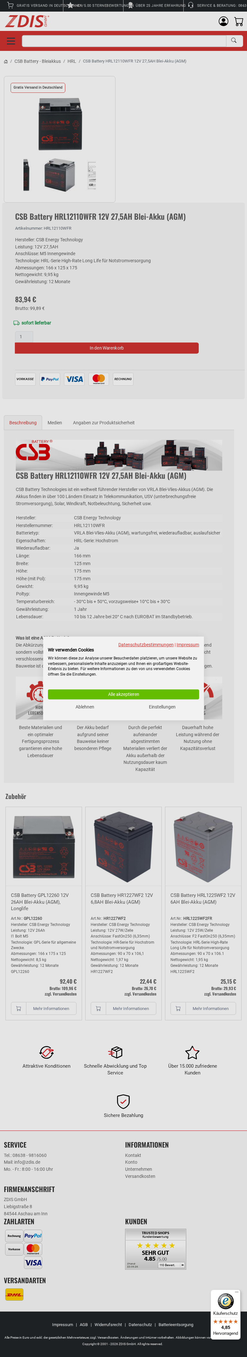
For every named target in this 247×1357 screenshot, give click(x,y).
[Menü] (237, 1293)
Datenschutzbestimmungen (146, 644)
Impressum (188, 644)
